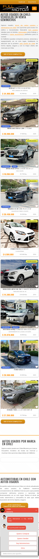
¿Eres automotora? (14, 505)
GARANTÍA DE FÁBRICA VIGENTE (19, 211)
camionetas (22, 32)
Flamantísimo (20, 251)
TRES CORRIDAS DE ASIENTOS (20, 90)
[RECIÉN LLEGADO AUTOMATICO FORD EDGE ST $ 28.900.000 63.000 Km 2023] (19, 378)
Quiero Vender (23, 538)
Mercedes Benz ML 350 (19, 291)
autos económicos (17, 34)
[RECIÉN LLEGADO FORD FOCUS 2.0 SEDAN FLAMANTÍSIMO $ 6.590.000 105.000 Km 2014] (19, 257)
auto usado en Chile (27, 44)
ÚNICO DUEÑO (19, 171)
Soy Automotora (22, 543)
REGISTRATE (32, 2)
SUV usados (33, 30)
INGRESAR (22, 2)
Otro (23, 548)
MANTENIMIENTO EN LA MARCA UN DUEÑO (20, 331)
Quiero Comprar (23, 534)
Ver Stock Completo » (13, 54)
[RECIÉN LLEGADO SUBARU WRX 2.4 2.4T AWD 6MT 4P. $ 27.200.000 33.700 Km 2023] (19, 418)
